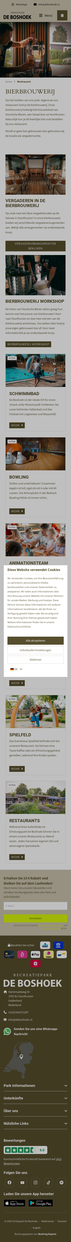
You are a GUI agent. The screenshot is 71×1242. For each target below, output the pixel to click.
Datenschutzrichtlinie (19, 626)
